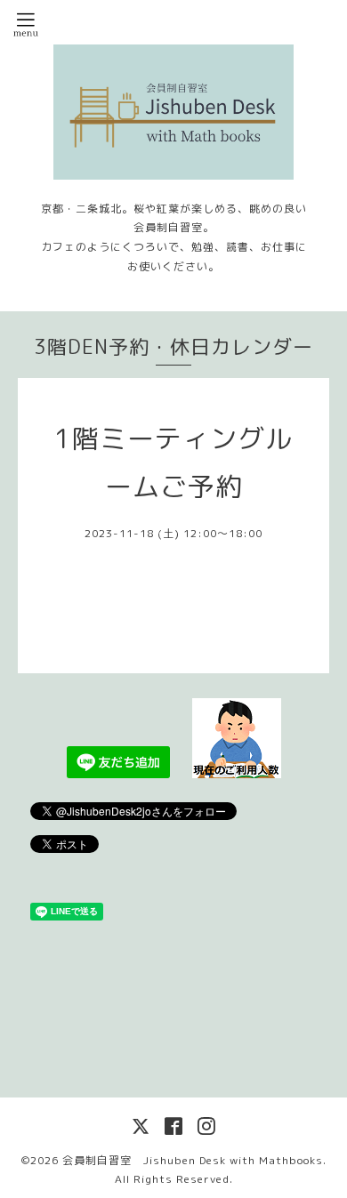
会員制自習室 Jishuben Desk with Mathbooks (192, 1160)
